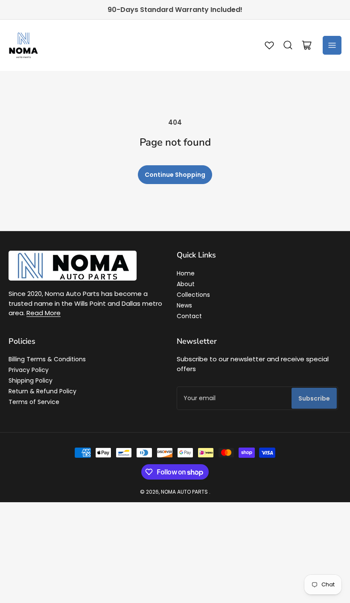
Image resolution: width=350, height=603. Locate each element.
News (184, 305)
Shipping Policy (30, 380)
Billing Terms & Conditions (47, 359)
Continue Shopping (175, 174)
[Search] (288, 45)
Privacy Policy (29, 370)
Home (186, 273)
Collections (193, 294)
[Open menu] (332, 45)
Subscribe (314, 398)
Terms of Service (34, 402)
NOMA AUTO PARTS (184, 491)
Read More (43, 312)
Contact (189, 316)
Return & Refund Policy (42, 391)
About (186, 284)
